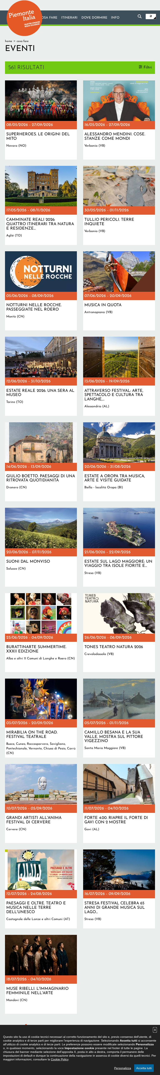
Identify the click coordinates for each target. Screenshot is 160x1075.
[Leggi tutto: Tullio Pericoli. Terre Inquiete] (119, 205)
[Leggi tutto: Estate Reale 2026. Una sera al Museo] (41, 376)
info (115, 17)
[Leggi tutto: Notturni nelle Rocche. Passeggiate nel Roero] (41, 290)
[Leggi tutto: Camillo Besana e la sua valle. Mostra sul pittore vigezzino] (119, 718)
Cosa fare (48, 17)
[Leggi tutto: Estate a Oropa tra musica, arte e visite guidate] (119, 461)
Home (8, 41)
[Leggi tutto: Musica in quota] (119, 290)
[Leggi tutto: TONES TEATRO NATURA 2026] (119, 632)
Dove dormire (94, 17)
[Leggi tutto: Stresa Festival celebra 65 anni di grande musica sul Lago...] (119, 888)
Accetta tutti (144, 1068)
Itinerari (69, 17)
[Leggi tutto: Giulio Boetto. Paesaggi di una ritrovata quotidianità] (41, 461)
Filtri (148, 67)
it (151, 16)
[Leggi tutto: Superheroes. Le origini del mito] (41, 119)
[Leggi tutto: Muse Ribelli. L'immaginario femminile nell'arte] (41, 974)
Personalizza (122, 1068)
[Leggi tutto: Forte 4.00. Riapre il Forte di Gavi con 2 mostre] (119, 803)
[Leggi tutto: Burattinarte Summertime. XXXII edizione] (41, 632)
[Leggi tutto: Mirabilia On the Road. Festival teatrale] (41, 718)
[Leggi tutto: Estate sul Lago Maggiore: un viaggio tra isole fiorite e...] (119, 547)
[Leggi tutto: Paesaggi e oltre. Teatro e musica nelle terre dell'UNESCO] (41, 888)
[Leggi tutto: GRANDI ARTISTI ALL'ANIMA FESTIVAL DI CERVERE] (41, 803)
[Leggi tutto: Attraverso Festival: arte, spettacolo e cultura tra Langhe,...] (119, 376)
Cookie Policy (59, 1059)
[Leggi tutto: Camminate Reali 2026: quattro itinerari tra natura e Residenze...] (41, 205)
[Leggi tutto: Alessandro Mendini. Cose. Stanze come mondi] (119, 119)
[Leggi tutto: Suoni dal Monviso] (41, 547)
